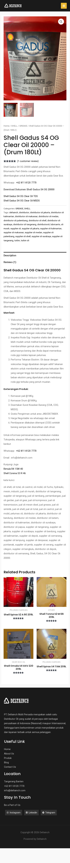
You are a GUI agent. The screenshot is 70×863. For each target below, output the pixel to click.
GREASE (23, 126)
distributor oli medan (48, 216)
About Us (9, 753)
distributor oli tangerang (24, 224)
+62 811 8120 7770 (26, 182)
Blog (6, 762)
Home (6, 126)
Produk (8, 758)
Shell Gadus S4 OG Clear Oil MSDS (22, 200)
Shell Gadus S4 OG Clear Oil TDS (21, 196)
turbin (17, 240)
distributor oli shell (37, 220)
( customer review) (28, 161)
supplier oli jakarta (30, 228)
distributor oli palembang (16, 220)
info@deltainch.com (14, 790)
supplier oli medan (33, 232)
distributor (24, 212)
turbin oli (25, 240)
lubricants (55, 224)
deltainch (13, 212)
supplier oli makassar (14, 232)
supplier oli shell (23, 236)
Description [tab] (10, 255)
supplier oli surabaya (41, 236)
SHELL (14, 126)
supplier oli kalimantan (51, 228)
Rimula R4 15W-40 (13, 468)
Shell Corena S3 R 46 (15, 473)
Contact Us (10, 766)
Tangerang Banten (13, 781)
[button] (61, 22)
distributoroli (43, 224)
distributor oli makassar (26, 216)
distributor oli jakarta (40, 212)
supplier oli (15, 228)
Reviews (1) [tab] (10, 262)
